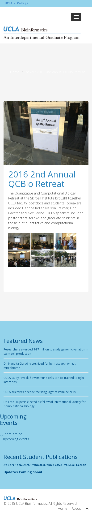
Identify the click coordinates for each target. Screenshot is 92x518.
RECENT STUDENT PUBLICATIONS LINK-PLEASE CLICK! (45, 464)
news (30, 72)
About (76, 508)
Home (15, 72)
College (22, 3)
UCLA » (10, 3)
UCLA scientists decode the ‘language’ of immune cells (39, 392)
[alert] (15, 436)
